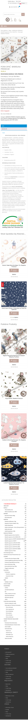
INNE (5, 580)
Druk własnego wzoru (8, 552)
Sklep (10, 30)
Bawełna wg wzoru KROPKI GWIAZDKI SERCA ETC (15, 539)
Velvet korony (9, 632)
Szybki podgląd (15, 276)
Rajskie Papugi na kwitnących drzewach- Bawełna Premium (14, 356)
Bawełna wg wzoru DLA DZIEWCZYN (17, 118)
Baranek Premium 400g (10, 515)
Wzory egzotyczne (10, 609)
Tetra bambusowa (9, 509)
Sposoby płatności (9, 674)
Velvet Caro (8, 630)
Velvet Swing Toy (9, 636)
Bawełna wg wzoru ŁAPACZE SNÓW (12, 542)
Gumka (6, 587)
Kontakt (7, 709)
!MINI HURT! (6, 505)
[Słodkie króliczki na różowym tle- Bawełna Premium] (14, 426)
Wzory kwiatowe (9, 611)
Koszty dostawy (9, 670)
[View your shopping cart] (18, 7)
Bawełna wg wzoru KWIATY (10, 541)
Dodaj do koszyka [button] (15, 270)
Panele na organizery (10, 574)
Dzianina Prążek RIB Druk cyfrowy (12, 562)
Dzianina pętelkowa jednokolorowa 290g (13, 560)
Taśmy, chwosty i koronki (10, 593)
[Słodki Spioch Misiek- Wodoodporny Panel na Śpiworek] (14, 294)
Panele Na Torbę (9, 576)
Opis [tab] (3, 126)
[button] (25, 39)
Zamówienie (8, 662)
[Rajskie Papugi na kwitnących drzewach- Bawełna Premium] (14, 341)
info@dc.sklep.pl (11, 1)
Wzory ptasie (9, 613)
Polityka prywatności (10, 654)
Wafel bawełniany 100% (10, 531)
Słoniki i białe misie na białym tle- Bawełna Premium (14, 266)
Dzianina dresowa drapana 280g (12, 558)
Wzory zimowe (9, 615)
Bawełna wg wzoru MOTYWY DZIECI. (9, 120)
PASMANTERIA (7, 585)
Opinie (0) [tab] (4, 129)
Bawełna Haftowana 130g (10, 521)
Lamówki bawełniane (9, 589)
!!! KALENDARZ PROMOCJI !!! (10, 503)
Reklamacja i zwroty (10, 695)
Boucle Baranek (8, 517)
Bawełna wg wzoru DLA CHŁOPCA (9, 32)
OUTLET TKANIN (7, 583)
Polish (23, 3)
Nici (5, 591)
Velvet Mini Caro (9, 634)
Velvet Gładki (8, 626)
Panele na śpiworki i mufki (10, 603)
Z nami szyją (8, 660)
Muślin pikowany (8, 529)
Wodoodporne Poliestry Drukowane (13, 605)
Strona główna (4, 30)
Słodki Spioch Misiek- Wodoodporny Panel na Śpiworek (14, 308)
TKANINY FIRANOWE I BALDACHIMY (11, 619)
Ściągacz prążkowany (9, 568)
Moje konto (8, 684)
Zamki (6, 599)
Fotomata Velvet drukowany (11, 622)
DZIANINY (6, 556)
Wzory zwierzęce (9, 617)
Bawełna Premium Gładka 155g (11, 523)
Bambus (5, 507)
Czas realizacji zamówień (11, 668)
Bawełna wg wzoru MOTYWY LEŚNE (12, 546)
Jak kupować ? (9, 652)
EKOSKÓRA (6, 570)
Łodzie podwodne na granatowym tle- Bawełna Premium (14, 483)
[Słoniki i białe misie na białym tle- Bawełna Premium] (14, 251)
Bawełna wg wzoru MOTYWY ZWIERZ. (13, 548)
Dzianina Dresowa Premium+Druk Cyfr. (12, 554)
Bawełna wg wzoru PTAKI (10, 550)
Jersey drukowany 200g (10, 564)
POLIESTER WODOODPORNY (10, 601)
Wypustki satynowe (9, 597)
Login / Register (13, 6)
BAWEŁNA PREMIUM (17, 30)
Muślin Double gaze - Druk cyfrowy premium (14, 527)
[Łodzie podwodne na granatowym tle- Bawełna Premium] (14, 469)
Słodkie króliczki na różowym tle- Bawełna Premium (14, 440)
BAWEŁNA (6, 519)
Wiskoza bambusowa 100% (11, 511)
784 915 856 (18, 1)
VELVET (5, 621)
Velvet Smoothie (8, 638)
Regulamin (8, 656)
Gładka (6, 578)
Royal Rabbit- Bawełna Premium (14, 398)
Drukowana (7, 572)
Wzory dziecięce (9, 607)
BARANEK (6, 513)
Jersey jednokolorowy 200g (11, 566)
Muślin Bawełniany (9, 525)
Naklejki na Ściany (9, 581)
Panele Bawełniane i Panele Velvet (12, 624)
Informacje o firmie (10, 707)
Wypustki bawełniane (9, 595)
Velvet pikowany (8, 628)
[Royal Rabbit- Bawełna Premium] (14, 384)
